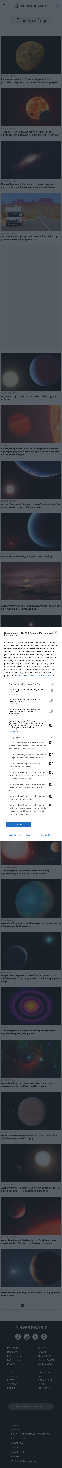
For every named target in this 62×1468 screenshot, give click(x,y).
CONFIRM (18, 825)
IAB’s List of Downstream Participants (34, 675)
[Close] (56, 633)
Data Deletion (15, 835)
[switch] (51, 690)
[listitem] (31, 684)
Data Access (31, 835)
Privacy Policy (47, 835)
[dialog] (31, 734)
